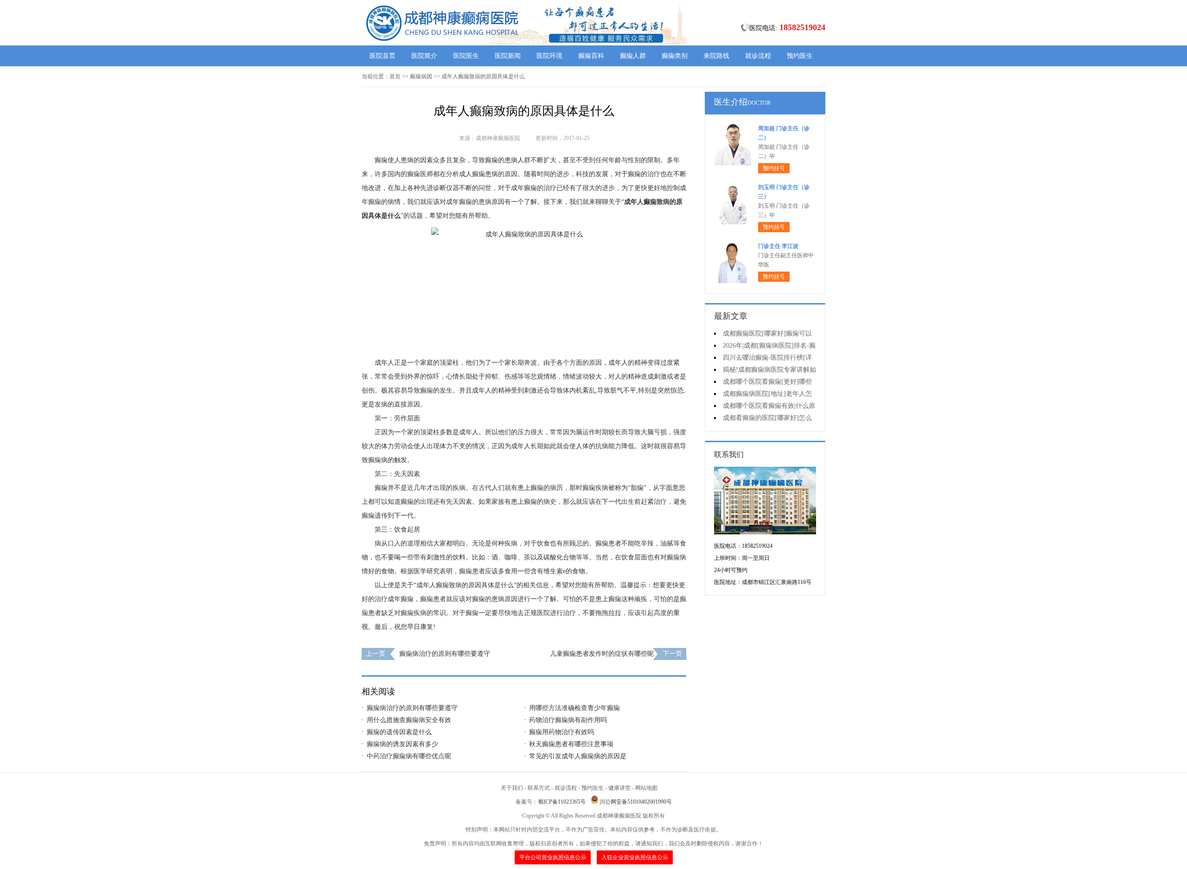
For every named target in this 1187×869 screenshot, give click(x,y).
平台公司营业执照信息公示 (552, 857)
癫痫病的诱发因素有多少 (402, 744)
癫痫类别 (675, 55)
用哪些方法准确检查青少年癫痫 (574, 707)
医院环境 (549, 55)
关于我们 (512, 788)
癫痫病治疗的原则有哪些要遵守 (444, 653)
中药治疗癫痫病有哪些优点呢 (409, 756)
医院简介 (424, 55)
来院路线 (716, 55)
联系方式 (539, 788)
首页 (395, 76)
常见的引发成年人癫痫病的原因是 (577, 756)
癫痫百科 (591, 55)
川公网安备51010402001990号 (636, 802)
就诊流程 (758, 55)
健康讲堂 (619, 788)
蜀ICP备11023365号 (562, 802)
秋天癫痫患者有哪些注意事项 (571, 744)
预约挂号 (774, 168)
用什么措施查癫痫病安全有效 (409, 720)
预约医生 (800, 55)
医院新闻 (508, 55)
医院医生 (466, 55)
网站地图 (646, 788)
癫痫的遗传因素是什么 (399, 732)
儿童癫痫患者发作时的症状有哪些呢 (602, 653)
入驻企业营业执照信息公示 (634, 857)
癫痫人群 (633, 55)
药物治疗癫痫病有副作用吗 (568, 720)
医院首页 (383, 55)
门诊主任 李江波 (778, 246)
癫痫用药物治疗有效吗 (561, 732)
